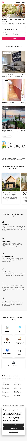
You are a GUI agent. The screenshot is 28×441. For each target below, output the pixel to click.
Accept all (13, 425)
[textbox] (7, 34)
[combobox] (13, 29)
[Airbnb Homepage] (3, 2)
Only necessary (13, 428)
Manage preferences (13, 432)
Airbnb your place (20, 2)
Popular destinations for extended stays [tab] (11, 378)
